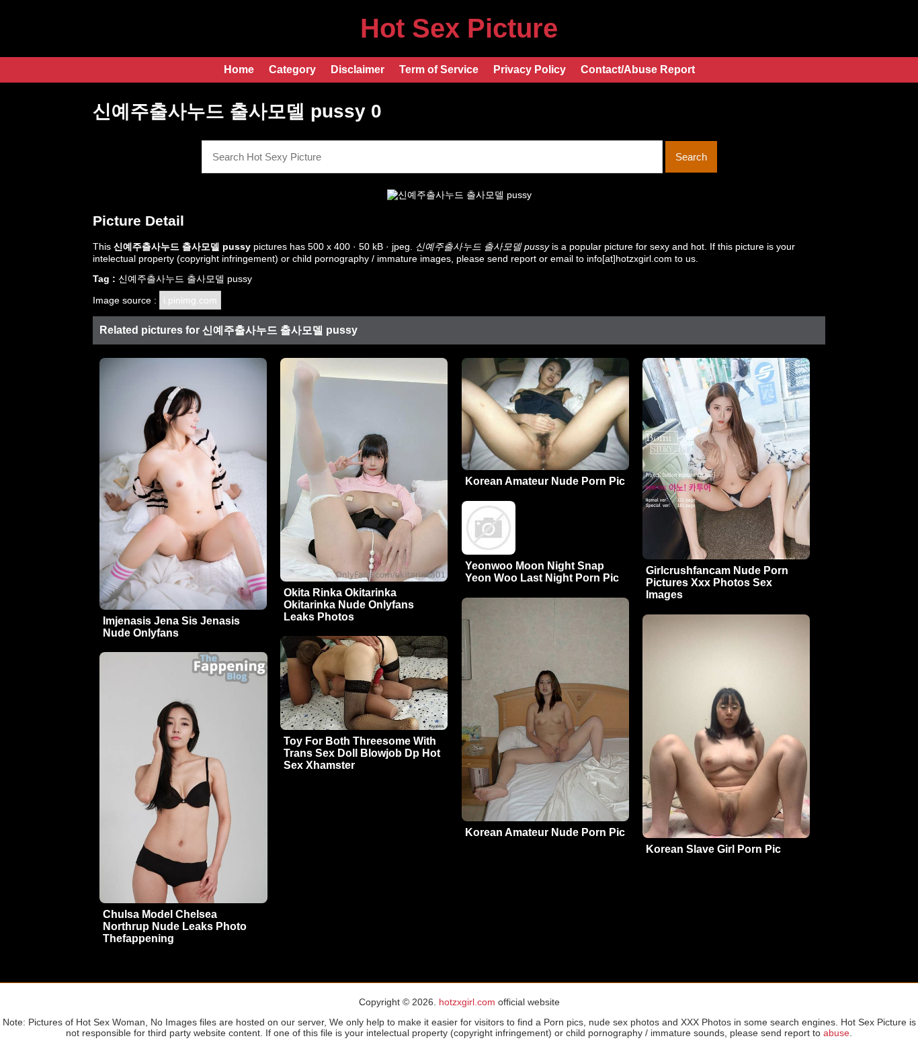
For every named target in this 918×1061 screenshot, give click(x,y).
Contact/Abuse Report (638, 69)
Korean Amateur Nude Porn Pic (545, 481)
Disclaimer (357, 69)
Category (292, 69)
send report (511, 258)
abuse (836, 1032)
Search (691, 157)
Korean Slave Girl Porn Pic (713, 849)
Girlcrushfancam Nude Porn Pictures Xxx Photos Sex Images (717, 582)
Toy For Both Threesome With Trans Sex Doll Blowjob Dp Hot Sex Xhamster (362, 753)
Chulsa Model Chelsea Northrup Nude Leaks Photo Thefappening (175, 926)
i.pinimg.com (190, 300)
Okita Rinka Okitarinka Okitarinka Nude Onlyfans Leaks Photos (349, 604)
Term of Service (438, 69)
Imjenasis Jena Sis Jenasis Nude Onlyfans (171, 627)
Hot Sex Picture (459, 28)
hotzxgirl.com (467, 1002)
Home (239, 69)
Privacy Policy (529, 69)
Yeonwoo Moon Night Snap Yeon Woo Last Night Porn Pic (542, 572)
